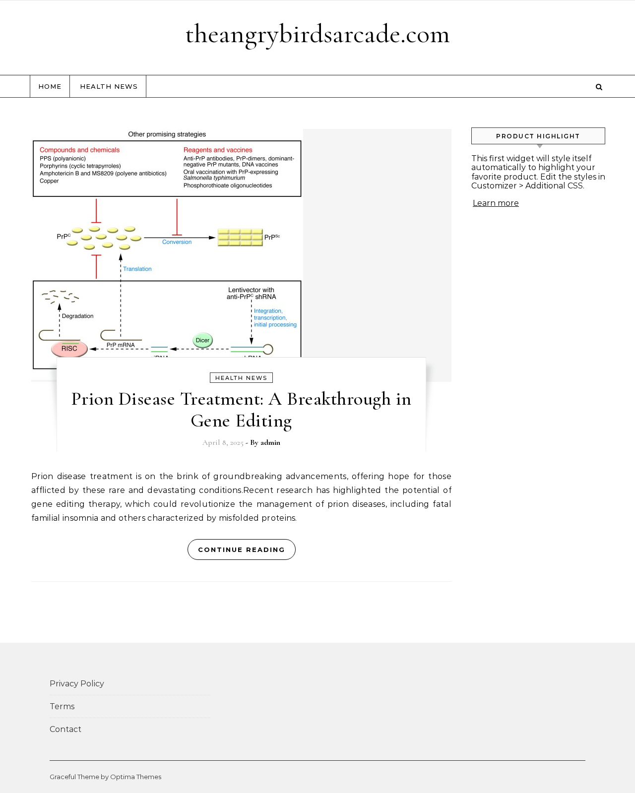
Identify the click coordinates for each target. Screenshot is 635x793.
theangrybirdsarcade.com (317, 33)
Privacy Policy (77, 683)
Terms (62, 706)
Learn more (496, 203)
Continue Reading (241, 549)
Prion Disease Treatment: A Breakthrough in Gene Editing (241, 409)
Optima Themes (135, 777)
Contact (65, 729)
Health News (109, 86)
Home (50, 86)
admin (270, 442)
